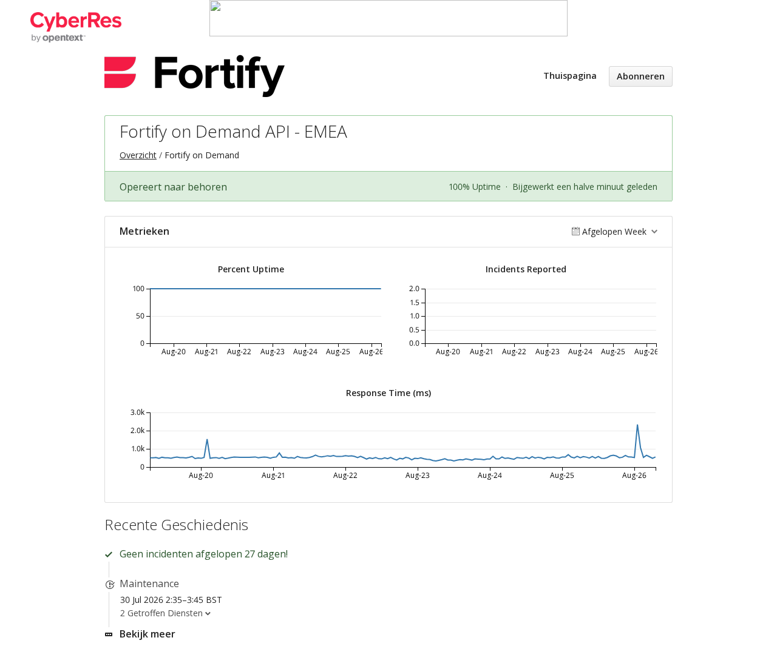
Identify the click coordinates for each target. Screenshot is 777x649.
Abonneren (641, 76)
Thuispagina (570, 75)
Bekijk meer (147, 634)
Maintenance (149, 583)
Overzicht (138, 155)
